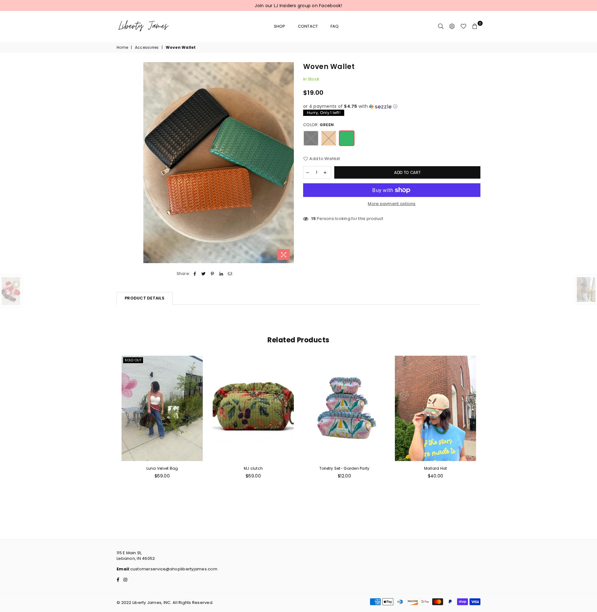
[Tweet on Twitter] (203, 273)
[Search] (441, 26)
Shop (279, 26)
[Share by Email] (230, 273)
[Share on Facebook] (194, 273)
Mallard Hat (435, 468)
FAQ (335, 26)
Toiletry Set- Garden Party (344, 468)
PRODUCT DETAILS (144, 298)
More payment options (391, 204)
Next (487, 431)
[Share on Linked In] (221, 273)
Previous (109, 431)
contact (308, 26)
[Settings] (452, 26)
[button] (391, 106)
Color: (318, 125)
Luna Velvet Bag (162, 468)
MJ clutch (253, 468)
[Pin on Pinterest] (212, 273)
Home (122, 47)
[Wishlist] (463, 26)
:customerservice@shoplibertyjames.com (173, 569)
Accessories (147, 47)
